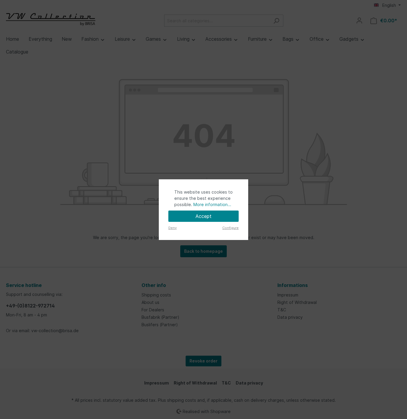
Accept (203, 216)
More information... (212, 204)
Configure (230, 228)
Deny (172, 228)
